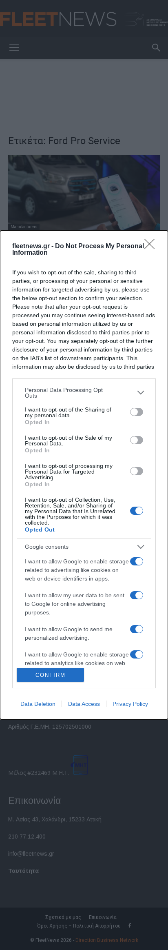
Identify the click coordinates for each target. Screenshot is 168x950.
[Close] (152, 246)
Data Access (84, 704)
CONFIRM (50, 675)
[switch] (136, 412)
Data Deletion (37, 704)
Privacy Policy (130, 704)
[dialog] (84, 475)
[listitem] (84, 392)
